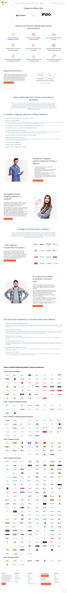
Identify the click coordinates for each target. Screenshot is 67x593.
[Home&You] (52, 379)
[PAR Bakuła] (30, 519)
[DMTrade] (7, 480)
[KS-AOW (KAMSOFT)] (37, 424)
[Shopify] (22, 409)
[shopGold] (15, 409)
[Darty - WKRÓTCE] (15, 398)
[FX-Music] (44, 488)
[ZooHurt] (37, 538)
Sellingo (29, 577)
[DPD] (37, 442)
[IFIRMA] (22, 431)
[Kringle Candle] (59, 542)
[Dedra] (52, 476)
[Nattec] (22, 515)
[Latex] (7, 503)
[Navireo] (37, 431)
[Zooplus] (7, 394)
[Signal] (30, 526)
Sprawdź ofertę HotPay (38, 180)
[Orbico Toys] (52, 515)
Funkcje (16, 3)
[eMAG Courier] (52, 454)
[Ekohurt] (7, 484)
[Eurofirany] (15, 549)
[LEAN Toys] (15, 503)
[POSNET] (37, 560)
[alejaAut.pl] (52, 538)
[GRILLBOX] (7, 492)
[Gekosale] (52, 405)
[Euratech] (44, 484)
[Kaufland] (30, 379)
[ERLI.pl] (44, 375)
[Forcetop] (30, 488)
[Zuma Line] (30, 549)
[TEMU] (7, 386)
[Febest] (22, 488)
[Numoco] (37, 515)
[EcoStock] (52, 480)
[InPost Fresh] (15, 379)
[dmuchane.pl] (15, 480)
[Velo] (22, 534)
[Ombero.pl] (15, 546)
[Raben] (15, 450)
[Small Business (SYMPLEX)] (7, 428)
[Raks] (59, 424)
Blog (28, 581)
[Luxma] (59, 503)
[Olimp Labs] (44, 515)
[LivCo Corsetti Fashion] (44, 503)
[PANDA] (22, 519)
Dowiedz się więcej (8, 218)
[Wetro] (59, 534)
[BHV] (22, 394)
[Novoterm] (52, 546)
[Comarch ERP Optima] (52, 420)
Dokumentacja (56, 578)
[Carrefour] (22, 390)
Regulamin (55, 577)
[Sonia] (52, 526)
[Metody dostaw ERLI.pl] (22, 454)
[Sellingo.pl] (7, 405)
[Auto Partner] (37, 465)
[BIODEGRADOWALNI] (7, 473)
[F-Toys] (52, 484)
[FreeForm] (37, 488)
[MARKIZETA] (30, 507)
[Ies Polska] (15, 496)
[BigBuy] (52, 469)
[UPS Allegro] (52, 446)
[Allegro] (7, 375)
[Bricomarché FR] (15, 394)
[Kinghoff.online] (30, 500)
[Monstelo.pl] (52, 511)
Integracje (28, 3)
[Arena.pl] (22, 375)
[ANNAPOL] (52, 461)
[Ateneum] (30, 465)
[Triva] (44, 428)
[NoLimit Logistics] (44, 446)
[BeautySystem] (30, 469)
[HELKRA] (30, 492)
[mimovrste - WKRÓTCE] (37, 398)
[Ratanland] (59, 546)
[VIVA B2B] (37, 534)
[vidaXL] (30, 534)
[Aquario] (7, 465)
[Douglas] (44, 382)
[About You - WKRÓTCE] (30, 398)
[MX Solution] (7, 511)
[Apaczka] (59, 442)
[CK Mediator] (22, 553)
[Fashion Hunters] (7, 488)
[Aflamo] (37, 546)
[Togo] (52, 530)
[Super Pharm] (37, 390)
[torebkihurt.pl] (7, 549)
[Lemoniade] (37, 503)
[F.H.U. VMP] (59, 484)
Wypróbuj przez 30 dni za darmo (58, 3)
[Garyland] (52, 488)
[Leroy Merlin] (15, 386)
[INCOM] (30, 496)
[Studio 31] (30, 530)
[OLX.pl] (30, 375)
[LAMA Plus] (52, 500)
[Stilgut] (22, 530)
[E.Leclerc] (44, 390)
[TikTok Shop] (52, 394)
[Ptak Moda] (15, 523)
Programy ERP (17, 578)
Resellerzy (29, 576)
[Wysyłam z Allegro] (59, 446)
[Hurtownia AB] (44, 492)
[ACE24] (7, 461)
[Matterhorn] (52, 507)
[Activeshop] (22, 461)
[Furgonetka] (15, 446)
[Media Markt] (22, 386)
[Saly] (59, 405)
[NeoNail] (30, 515)
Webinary (29, 580)
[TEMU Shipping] (44, 454)
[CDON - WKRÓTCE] (22, 398)
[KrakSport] (37, 500)
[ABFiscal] (15, 564)
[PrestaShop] (22, 405)
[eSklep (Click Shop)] (44, 405)
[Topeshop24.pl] (7, 534)
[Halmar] (15, 492)
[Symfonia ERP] (37, 428)
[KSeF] (44, 431)
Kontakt (37, 3)
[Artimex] (15, 465)
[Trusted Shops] (7, 564)
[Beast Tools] (22, 469)
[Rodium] (59, 523)
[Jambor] (44, 496)
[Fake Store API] (37, 549)
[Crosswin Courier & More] (37, 454)
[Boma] (37, 473)
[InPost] (15, 454)
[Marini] (22, 507)
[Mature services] (59, 507)
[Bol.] (59, 386)
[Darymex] (37, 476)
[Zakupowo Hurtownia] (44, 549)
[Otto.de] (22, 379)
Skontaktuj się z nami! (9, 82)
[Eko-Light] (59, 480)
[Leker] (30, 503)
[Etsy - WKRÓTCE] (52, 382)
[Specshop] (22, 549)
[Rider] (52, 523)
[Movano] (7, 515)
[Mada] (7, 507)
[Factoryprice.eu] (22, 542)
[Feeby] (30, 542)
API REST (55, 580)
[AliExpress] (30, 382)
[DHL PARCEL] (15, 442)
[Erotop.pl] (30, 484)
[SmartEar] (37, 526)
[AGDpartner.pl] (37, 461)
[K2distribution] (59, 496)
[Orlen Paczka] (22, 446)
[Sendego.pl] (7, 442)
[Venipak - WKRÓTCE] (59, 450)
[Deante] (44, 476)
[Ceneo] (7, 560)
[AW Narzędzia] (44, 465)
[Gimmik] (59, 488)
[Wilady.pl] (7, 538)
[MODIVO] (37, 379)
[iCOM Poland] (7, 496)
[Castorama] (15, 382)
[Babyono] (15, 469)
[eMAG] (7, 379)
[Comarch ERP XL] (59, 420)
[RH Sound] (44, 523)
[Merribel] (59, 549)
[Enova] (30, 424)
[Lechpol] (22, 503)
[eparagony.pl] (15, 431)
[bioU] (22, 473)
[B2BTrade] (59, 465)
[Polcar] (7, 523)
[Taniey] (37, 386)
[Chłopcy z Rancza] (15, 476)
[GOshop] (7, 413)
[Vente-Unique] (30, 390)
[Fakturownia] (52, 428)
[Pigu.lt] (59, 379)
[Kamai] (7, 500)
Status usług (56, 581)
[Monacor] (44, 511)
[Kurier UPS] (22, 442)
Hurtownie (16, 576)
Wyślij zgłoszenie (45, 575)
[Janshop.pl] (52, 496)
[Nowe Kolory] (7, 454)
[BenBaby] (44, 469)
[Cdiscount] (59, 382)
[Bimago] (59, 469)
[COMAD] (22, 476)
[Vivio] (44, 534)
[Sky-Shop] (37, 409)
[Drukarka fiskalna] (44, 560)
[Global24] (52, 450)
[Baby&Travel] (7, 469)
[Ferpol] (59, 476)
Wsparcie (42, 3)
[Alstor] (59, 538)
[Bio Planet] (15, 542)
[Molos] (37, 511)
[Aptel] (59, 461)
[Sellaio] (15, 413)
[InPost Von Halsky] (44, 394)
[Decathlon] (44, 379)
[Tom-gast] (59, 530)
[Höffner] (59, 390)
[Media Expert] (52, 386)
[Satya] (15, 526)
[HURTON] (7, 553)
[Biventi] (30, 473)
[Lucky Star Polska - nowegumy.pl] (52, 503)
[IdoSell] (37, 405)
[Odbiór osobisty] (30, 446)
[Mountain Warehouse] (37, 394)
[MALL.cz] (44, 386)
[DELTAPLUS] (52, 549)
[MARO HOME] (37, 507)
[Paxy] (30, 454)
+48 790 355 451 (43, 580)
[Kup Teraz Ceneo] (52, 375)
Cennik (33, 3)
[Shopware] (7, 409)
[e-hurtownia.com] (37, 480)
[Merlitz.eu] (30, 511)
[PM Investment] (59, 519)
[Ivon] (37, 496)
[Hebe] (37, 382)
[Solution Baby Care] (44, 526)
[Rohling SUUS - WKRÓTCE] (22, 450)
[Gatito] (37, 542)
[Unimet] (15, 534)
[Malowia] (7, 546)
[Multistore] (15, 515)
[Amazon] (59, 375)
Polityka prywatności (57, 582)
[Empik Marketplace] (37, 375)
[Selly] (59, 409)
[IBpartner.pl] (44, 546)
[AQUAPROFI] (15, 553)
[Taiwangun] (37, 530)
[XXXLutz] (52, 390)
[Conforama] (15, 390)
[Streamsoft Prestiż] (15, 428)
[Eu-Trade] (37, 484)
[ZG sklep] (30, 538)
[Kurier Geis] (52, 442)
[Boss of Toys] (44, 473)
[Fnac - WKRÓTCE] (7, 398)
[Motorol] (59, 511)
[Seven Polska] (22, 526)
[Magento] (15, 405)
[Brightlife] (52, 473)
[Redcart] (30, 409)
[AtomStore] (44, 409)
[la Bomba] (44, 500)
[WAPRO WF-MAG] (7, 420)
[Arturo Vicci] (22, 465)
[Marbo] (15, 507)
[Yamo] (15, 538)
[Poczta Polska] (44, 442)
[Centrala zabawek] (7, 476)
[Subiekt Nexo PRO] (30, 420)
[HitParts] (37, 492)
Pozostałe (16, 582)
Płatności (16, 581)
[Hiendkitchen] (52, 542)
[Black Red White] (22, 382)
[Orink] (59, 515)
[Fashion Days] (7, 390)
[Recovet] (30, 523)
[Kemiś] (15, 500)
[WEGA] (52, 534)
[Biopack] (15, 473)
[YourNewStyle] (22, 538)
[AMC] (44, 461)
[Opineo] (15, 560)
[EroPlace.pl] (22, 484)
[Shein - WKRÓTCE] (59, 394)
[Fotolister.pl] (22, 560)
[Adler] (30, 461)
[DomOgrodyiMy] (22, 480)
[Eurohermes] (37, 450)
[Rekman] (30, 546)
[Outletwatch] (7, 519)
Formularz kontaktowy (46, 583)
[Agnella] (44, 538)
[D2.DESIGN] (30, 476)
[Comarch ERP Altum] (22, 424)
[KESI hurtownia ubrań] (22, 500)
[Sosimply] (59, 526)
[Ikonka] (22, 496)
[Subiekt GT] (37, 420)
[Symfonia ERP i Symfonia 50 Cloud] (44, 420)
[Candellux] (59, 473)
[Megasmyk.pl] (22, 511)
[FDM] (15, 488)
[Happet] (22, 492)
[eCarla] (44, 480)
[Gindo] (30, 553)
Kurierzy (16, 580)
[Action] (15, 461)
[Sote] (52, 409)
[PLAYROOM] (52, 519)
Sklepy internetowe (18, 577)
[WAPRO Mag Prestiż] (15, 424)
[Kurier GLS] (30, 442)
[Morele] (7, 382)
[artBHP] (7, 542)
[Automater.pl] (52, 560)
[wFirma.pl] (22, 420)
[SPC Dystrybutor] (7, 530)
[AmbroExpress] (37, 446)
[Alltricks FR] (30, 394)
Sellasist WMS (22, 3)
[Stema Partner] (15, 530)
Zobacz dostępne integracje (10, 260)
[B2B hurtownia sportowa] (52, 465)
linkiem (52, 303)
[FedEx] (7, 446)
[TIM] (44, 530)
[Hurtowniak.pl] (52, 492)
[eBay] (15, 375)
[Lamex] (59, 500)
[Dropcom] (30, 480)
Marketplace (17, 575)
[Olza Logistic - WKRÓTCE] (30, 450)
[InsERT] (37, 435)
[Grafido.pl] (30, 560)
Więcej (4, 583)
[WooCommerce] (30, 405)
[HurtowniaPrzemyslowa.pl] (59, 492)
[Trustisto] (59, 560)
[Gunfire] (44, 542)
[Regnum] (37, 523)
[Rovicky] (7, 526)
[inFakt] (59, 428)
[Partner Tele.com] (37, 519)
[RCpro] (22, 523)
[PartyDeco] (44, 519)
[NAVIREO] (15, 420)
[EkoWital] (15, 484)
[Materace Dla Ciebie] (44, 507)
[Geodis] (44, 450)
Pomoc (55, 576)
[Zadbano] (7, 450)
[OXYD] (15, 519)
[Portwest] (22, 546)
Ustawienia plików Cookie (32, 583)
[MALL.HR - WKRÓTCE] (44, 398)
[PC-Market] (52, 424)
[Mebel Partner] (15, 511)
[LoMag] (44, 424)
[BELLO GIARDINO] (37, 469)
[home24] (30, 386)
